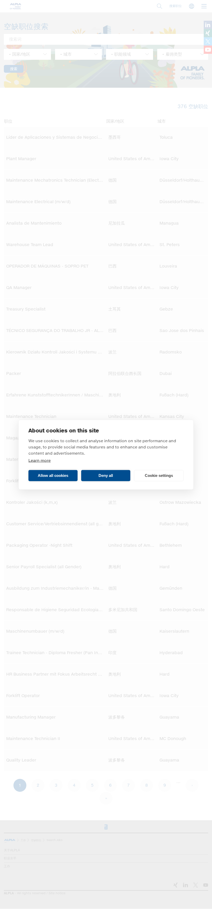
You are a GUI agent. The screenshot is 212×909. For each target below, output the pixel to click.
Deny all (106, 475)
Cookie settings (159, 475)
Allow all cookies (53, 475)
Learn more (39, 460)
